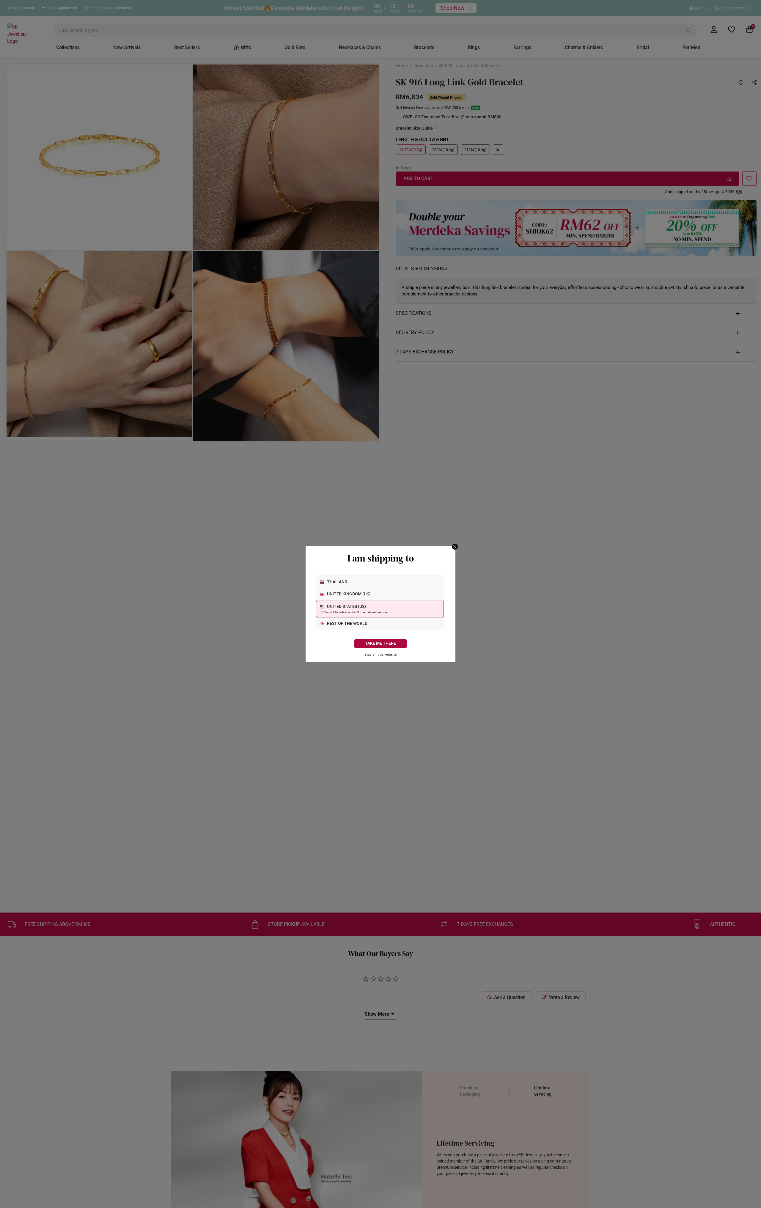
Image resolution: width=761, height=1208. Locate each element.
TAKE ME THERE (380, 643)
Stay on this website (380, 654)
